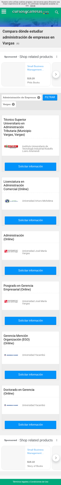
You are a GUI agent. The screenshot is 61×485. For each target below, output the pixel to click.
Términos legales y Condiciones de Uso (30, 482)
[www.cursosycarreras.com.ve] (31, 12)
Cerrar (32, 6)
